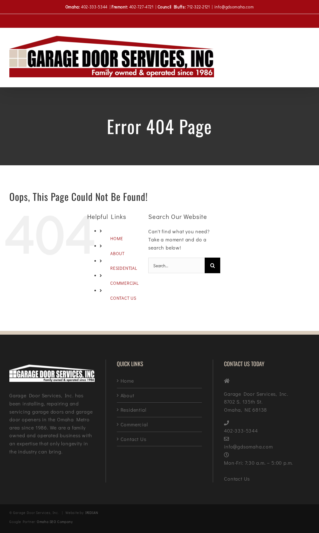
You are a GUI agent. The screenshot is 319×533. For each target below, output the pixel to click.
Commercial (134, 424)
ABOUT (117, 253)
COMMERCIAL (124, 283)
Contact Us (133, 439)
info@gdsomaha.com (234, 6)
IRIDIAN (91, 512)
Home (127, 380)
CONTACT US (123, 298)
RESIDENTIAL (123, 268)
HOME (116, 238)
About (127, 395)
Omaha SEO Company (55, 521)
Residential (133, 409)
